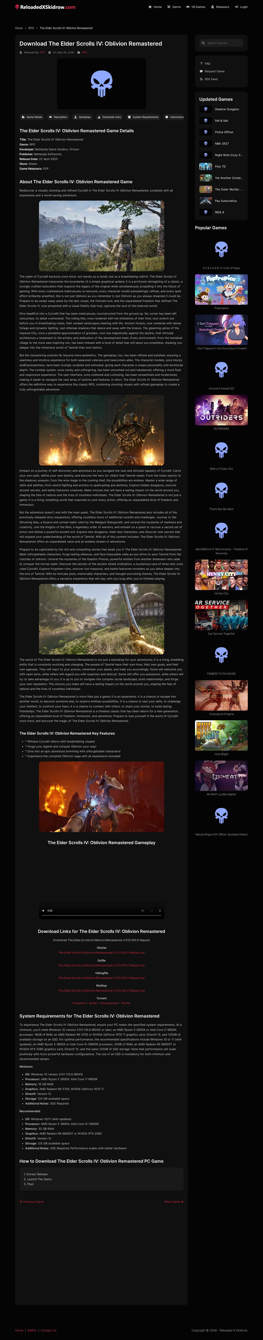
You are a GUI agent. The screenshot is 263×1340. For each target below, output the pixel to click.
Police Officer (224, 132)
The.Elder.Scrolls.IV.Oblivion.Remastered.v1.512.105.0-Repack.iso (101, 952)
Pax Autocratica (226, 201)
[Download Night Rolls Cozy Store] (205, 155)
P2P (42, 52)
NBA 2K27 (222, 143)
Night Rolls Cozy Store (230, 155)
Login (244, 7)
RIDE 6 (219, 212)
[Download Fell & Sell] (205, 120)
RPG (31, 28)
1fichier (125, 1003)
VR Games (198, 7)
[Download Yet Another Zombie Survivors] (205, 177)
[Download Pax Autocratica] (205, 200)
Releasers (222, 7)
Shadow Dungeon (227, 109)
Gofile (93, 1003)
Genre (176, 7)
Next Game (173, 1201)
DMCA (32, 1330)
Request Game (215, 71)
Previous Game (33, 1201)
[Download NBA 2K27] (205, 143)
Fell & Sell (221, 120)
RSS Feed (211, 79)
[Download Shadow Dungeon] (205, 109)
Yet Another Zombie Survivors (235, 178)
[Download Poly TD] (205, 166)
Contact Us (48, 1330)
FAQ (207, 63)
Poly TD (220, 166)
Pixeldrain (79, 1003)
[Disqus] (102, 1256)
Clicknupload (109, 1003)
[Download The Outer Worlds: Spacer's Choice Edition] (205, 189)
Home (158, 7)
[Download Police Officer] (205, 132)
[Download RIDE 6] (205, 212)
